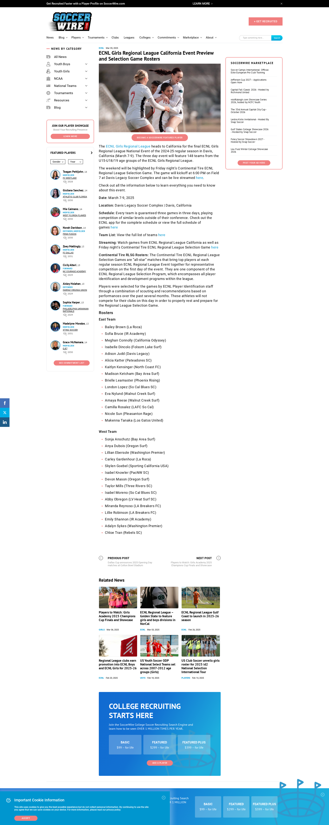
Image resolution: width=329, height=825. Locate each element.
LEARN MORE (201, 3)
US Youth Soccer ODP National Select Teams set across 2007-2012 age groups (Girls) (157, 666)
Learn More (70, 136)
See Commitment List (72, 363)
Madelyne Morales (74, 323)
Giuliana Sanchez (73, 190)
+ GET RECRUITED (265, 21)
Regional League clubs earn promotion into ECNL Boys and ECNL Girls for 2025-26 (118, 664)
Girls (102, 630)
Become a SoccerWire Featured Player (160, 137)
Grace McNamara (73, 342)
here (199, 178)
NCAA (58, 78)
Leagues (129, 37)
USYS (142, 678)
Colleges (145, 37)
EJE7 (65, 348)
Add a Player (159, 763)
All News (60, 57)
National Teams (65, 86)
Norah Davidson (73, 227)
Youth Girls (62, 71)
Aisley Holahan (72, 283)
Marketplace (191, 37)
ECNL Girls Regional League (128, 146)
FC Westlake (70, 178)
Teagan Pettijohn (73, 171)
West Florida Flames (74, 215)
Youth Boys (62, 64)
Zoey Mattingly (72, 246)
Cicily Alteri (70, 265)
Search (277, 37)
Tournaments (96, 37)
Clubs (115, 37)
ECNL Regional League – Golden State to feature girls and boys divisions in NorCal (157, 618)
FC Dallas (68, 253)
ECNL (101, 48)
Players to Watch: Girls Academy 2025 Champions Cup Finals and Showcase (117, 616)
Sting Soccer (70, 330)
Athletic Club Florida (75, 197)
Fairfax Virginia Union (75, 290)
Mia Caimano (71, 209)
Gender (56, 161)
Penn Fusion (69, 234)
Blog (61, 37)
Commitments (167, 37)
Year (72, 161)
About (209, 37)
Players (76, 37)
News (50, 37)
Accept (26, 818)
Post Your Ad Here (254, 163)
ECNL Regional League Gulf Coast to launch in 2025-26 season (200, 616)
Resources (61, 100)
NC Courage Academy (74, 271)
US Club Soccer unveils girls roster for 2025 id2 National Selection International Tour (200, 666)
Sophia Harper (72, 302)
